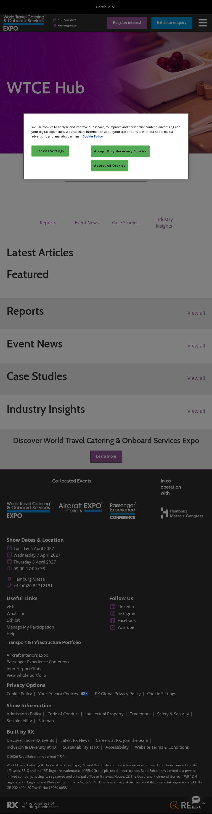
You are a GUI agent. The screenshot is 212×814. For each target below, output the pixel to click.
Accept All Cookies (109, 165)
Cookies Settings (50, 151)
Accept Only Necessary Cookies (120, 151)
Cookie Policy (93, 136)
